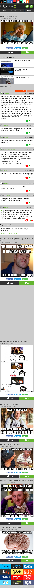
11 (28, 476)
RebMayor (4, 18)
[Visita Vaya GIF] (5, 582)
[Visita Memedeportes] (28, 566)
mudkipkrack (7, 183)
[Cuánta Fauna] (27, 1)
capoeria (4, 482)
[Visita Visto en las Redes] (5, 577)
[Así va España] (14, 1)
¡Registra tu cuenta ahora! (9, 233)
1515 (11, 523)
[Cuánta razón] (5, 1)
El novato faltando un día (9, 404)
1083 (11, 440)
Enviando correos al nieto (9, 16)
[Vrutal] (18, 1)
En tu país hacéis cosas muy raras (12, 444)
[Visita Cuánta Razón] (17, 566)
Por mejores (30, 91)
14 (28, 283)
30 (28, 398)
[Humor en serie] (24, 1)
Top (11, 10)
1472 (11, 283)
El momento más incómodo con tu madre (14, 342)
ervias (5, 170)
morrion (4, 446)
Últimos (4, 10)
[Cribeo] (21, 1)
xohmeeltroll (7, 195)
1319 (11, 476)
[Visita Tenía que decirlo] (17, 577)
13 (28, 440)
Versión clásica (23, 586)
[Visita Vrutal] (28, 577)
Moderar (29, 10)
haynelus (6, 125)
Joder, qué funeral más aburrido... (12, 527)
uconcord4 (4, 406)
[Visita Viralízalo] (5, 566)
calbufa (6, 137)
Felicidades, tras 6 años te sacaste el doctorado (16, 481)
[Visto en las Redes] (11, 1)
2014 (11, 398)
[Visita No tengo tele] (28, 582)
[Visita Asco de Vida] (5, 572)
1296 (11, 52)
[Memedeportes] (8, 1)
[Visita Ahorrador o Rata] (17, 582)
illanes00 (4, 529)
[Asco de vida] (1, 1)
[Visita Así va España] (17, 572)
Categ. (20, 10)
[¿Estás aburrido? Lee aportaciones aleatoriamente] (15, 10)
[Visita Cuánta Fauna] (28, 572)
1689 (11, 560)
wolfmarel (4, 343)
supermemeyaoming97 (9, 149)
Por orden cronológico (20, 91)
